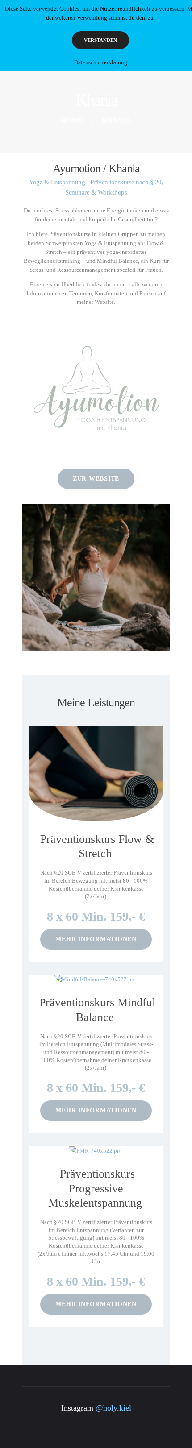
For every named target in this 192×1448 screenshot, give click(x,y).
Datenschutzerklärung (100, 62)
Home (72, 120)
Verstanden (100, 40)
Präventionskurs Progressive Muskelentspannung (95, 1188)
